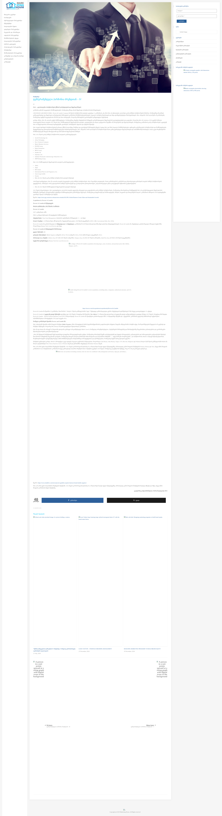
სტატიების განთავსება (182, 49)
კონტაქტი (178, 62)
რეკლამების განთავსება (183, 45)
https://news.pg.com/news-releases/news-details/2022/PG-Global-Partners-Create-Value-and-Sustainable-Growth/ (68, 197)
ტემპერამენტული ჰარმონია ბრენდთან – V (142, 726)
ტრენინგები (179, 58)
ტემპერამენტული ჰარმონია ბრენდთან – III (58, 726)
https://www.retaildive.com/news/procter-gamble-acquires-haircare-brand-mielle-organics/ (62, 483)
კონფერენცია (180, 41)
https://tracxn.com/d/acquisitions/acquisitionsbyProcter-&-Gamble (100, 308)
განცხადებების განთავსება (183, 53)
